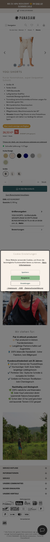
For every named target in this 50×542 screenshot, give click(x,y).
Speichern (25, 272)
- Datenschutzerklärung (33, 288)
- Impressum (12, 288)
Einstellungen (25, 283)
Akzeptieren (25, 278)
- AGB (20, 288)
